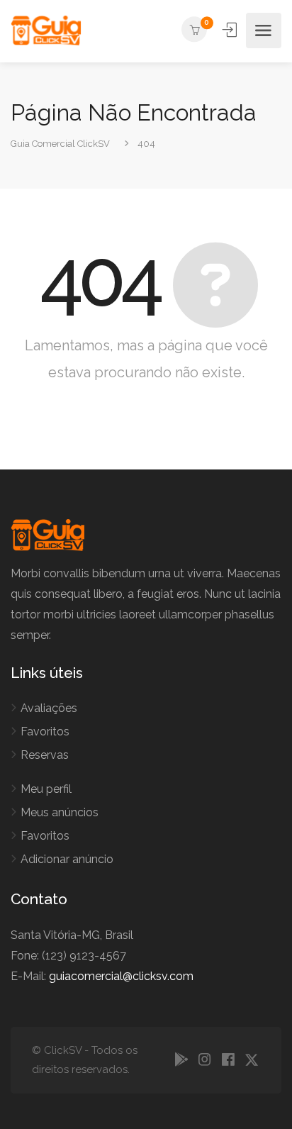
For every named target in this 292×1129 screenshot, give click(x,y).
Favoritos (45, 731)
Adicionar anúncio (67, 859)
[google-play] (181, 1060)
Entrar (231, 29)
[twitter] (251, 1060)
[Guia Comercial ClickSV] (46, 31)
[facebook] (228, 1060)
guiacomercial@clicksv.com (121, 976)
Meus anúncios (60, 812)
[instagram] (204, 1060)
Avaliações (49, 708)
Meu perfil (46, 789)
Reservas (45, 755)
